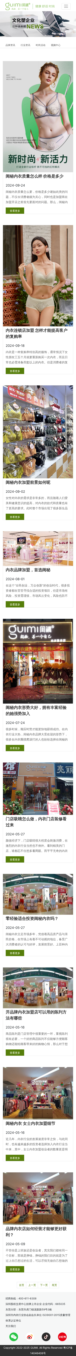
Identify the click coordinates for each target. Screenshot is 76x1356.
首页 (21, 1285)
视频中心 (56, 45)
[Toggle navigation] (66, 6)
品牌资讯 (10, 45)
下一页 (44, 1285)
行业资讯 (25, 45)
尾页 (54, 1285)
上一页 (32, 1285)
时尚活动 (40, 45)
